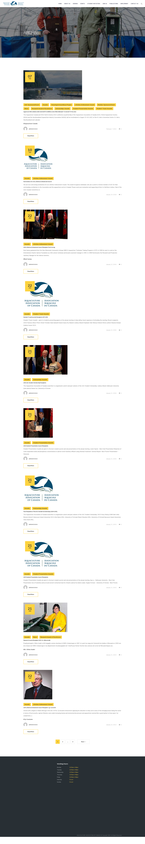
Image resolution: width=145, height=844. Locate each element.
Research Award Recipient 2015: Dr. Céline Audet (36, 640)
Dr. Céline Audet (29, 649)
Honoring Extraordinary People (61, 105)
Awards (45, 105)
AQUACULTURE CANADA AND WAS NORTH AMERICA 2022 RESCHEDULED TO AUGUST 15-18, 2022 (49, 112)
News (26, 109)
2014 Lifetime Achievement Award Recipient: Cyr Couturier (39, 707)
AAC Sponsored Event (32, 105)
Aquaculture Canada (30, 124)
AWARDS (75, 3)
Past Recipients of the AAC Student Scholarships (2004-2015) (40, 511)
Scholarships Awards (62, 109)
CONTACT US (134, 3)
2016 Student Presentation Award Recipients (35, 446)
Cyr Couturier (28, 719)
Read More (30, 136)
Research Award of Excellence (42, 109)
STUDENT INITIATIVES (93, 3)
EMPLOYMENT (124, 3)
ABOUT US (67, 3)
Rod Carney (28, 259)
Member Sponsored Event (106, 105)
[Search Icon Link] (141, 4)
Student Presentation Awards (83, 109)
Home (60, 3)
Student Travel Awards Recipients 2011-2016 (35, 317)
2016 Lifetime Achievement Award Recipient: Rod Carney (39, 247)
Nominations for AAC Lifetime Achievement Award (37, 181)
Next (82, 742)
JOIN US (105, 3)
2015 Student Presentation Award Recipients (35, 577)
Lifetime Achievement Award (84, 105)
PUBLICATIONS (114, 3)
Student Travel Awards (104, 109)
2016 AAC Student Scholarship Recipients (34, 383)
